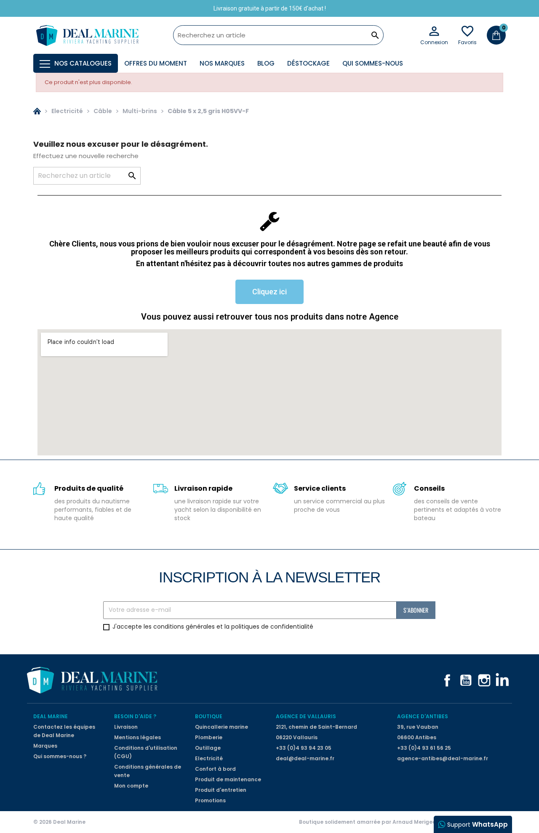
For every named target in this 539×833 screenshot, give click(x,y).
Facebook (447, 680)
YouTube (465, 680)
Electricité (209, 758)
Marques (45, 745)
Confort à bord (215, 768)
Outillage (208, 747)
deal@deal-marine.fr (305, 758)
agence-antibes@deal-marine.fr (442, 758)
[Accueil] (37, 111)
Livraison (126, 726)
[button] (269, 292)
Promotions (210, 800)
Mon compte (131, 785)
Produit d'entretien (220, 789)
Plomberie (208, 737)
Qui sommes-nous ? (59, 756)
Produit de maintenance (228, 779)
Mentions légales (137, 737)
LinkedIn (502, 680)
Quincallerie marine (221, 726)
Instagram (484, 680)
